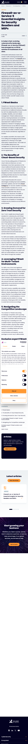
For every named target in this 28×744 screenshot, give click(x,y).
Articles (24, 6)
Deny (14, 400)
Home (3, 6)
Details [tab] (14, 346)
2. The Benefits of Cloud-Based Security (12, 413)
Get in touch (14, 544)
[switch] (24, 375)
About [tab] (23, 346)
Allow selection (14, 395)
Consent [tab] (5, 346)
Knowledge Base (17, 6)
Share (23, 36)
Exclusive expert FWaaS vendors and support (11, 425)
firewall (19, 58)
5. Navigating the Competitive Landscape (13, 422)
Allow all (14, 391)
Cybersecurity (6, 736)
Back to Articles (10, 449)
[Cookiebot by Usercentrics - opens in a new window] (20, 342)
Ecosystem (5, 740)
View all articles (14, 480)
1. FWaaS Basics (5, 410)
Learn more (4, 429)
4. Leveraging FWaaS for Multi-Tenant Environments (12, 419)
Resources (9, 6)
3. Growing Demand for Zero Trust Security (13, 415)
